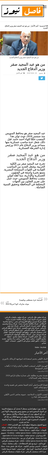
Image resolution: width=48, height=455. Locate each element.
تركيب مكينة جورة (28, 339)
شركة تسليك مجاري (20, 337)
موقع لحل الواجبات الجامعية (19, 332)
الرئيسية (43, 26)
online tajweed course (10, 430)
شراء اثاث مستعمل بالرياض (36, 452)
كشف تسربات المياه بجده (36, 319)
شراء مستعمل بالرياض (10, 441)
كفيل (7, 341)
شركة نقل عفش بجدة (14, 446)
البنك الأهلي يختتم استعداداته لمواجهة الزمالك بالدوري (24, 359)
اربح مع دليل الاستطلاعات (28, 444)
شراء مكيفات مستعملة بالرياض (13, 452)
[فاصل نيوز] (24, 10)
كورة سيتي (21, 449)
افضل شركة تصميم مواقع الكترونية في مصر (30, 322)
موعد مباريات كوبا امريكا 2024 (17, 303)
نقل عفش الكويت (34, 337)
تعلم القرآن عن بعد (27, 438)
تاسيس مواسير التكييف (31, 446)
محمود (41, 73)
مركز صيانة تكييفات (14, 427)
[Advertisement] (24, 106)
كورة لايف (41, 444)
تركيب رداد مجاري (13, 339)
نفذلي (44, 343)
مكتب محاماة (12, 444)
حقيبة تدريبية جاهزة (9, 449)
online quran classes (23, 433)
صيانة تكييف (35, 430)
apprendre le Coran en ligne (13, 436)
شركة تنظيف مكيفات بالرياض (15, 317)
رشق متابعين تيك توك (30, 427)
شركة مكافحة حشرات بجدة (28, 324)
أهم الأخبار (34, 26)
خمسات (13, 341)
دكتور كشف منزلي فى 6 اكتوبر (28, 341)
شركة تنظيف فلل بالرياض (37, 317)
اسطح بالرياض (14, 330)
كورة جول (29, 449)
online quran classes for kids (36, 441)
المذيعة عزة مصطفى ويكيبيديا (30, 299)
